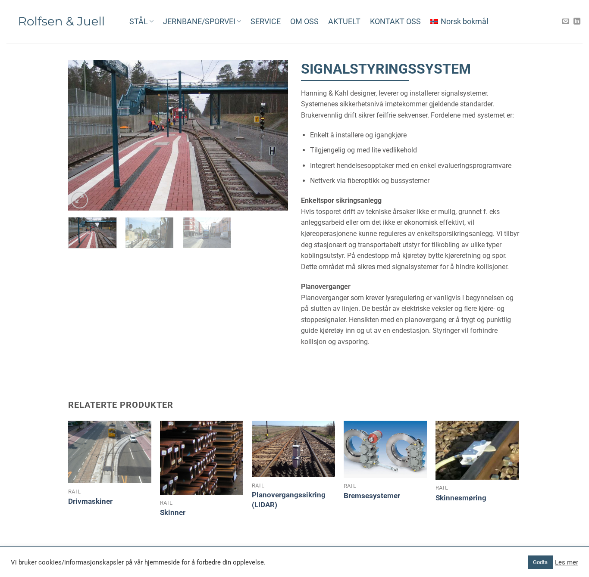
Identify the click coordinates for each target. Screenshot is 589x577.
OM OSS (304, 21)
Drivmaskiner (90, 501)
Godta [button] (540, 562)
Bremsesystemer (372, 495)
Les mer (566, 562)
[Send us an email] (565, 21)
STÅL (138, 21)
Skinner (172, 512)
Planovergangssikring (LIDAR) (289, 499)
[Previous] (83, 136)
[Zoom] (79, 200)
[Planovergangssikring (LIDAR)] (293, 449)
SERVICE (266, 21)
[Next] (273, 136)
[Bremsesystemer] (385, 449)
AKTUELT (344, 21)
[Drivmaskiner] (109, 452)
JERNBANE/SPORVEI (199, 21)
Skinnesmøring (460, 497)
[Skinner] (201, 457)
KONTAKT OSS (395, 21)
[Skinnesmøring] (477, 450)
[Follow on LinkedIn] (576, 21)
